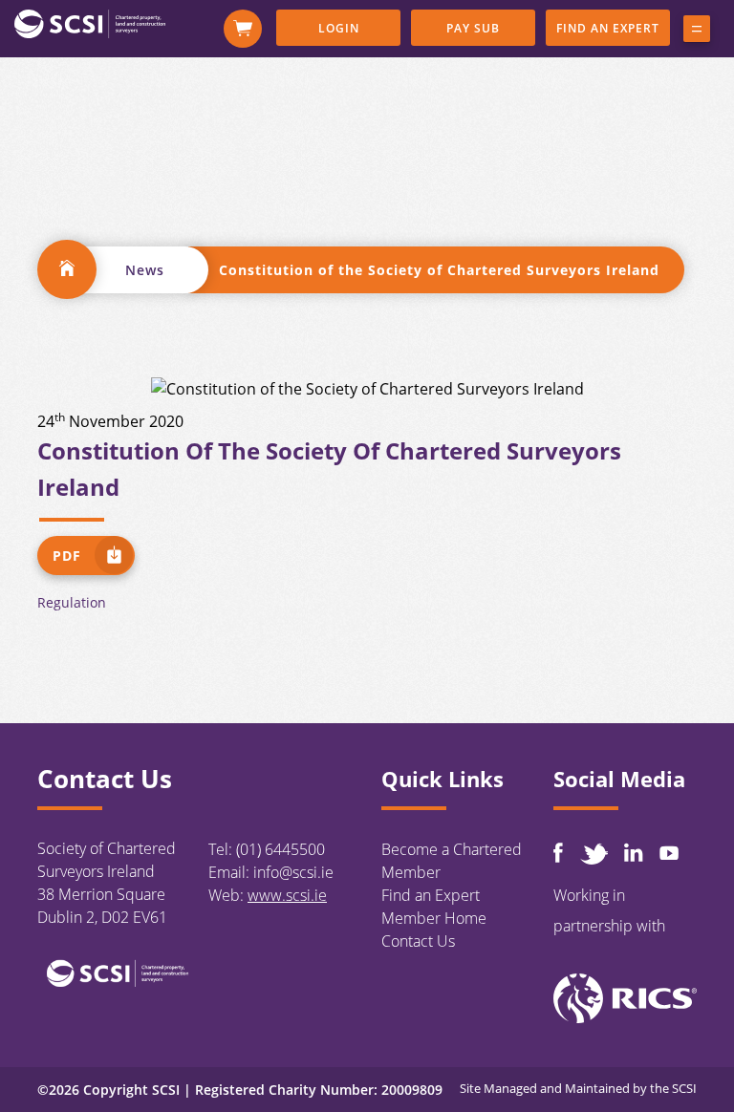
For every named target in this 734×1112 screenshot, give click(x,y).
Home (67, 269)
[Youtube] (669, 852)
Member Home (433, 918)
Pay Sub (473, 28)
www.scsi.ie (287, 895)
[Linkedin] (633, 852)
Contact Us (418, 941)
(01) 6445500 (280, 849)
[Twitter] (593, 854)
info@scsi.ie (293, 872)
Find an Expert (607, 28)
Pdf (67, 555)
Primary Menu (697, 32)
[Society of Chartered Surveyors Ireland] (89, 22)
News (144, 270)
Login (338, 28)
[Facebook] (558, 853)
